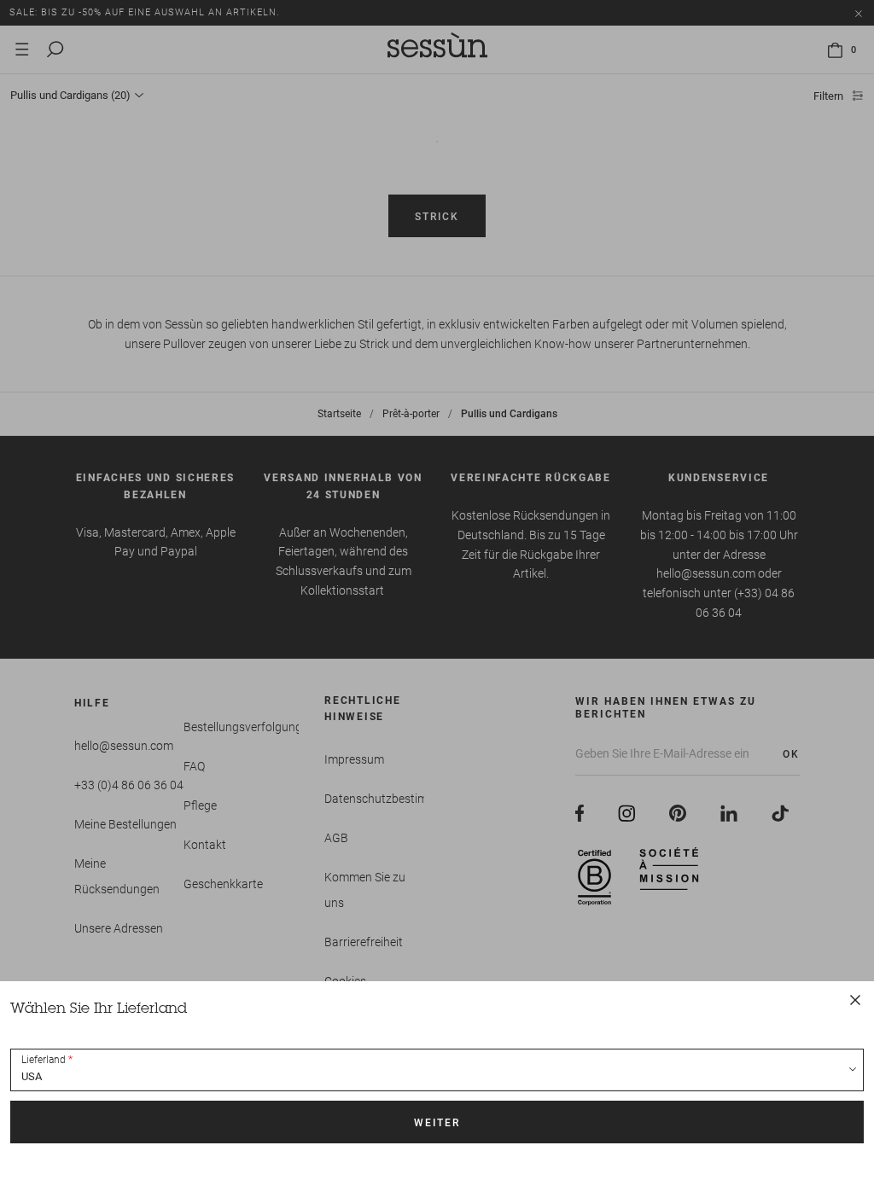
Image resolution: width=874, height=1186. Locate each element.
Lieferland (43, 1060)
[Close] (855, 1000)
